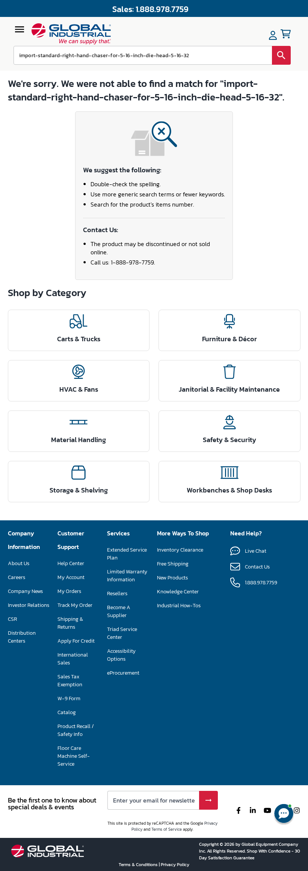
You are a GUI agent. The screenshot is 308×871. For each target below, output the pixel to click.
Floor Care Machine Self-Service (73, 756)
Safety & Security (229, 440)
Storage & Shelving (79, 490)
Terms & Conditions (139, 864)
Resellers (117, 593)
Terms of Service (166, 829)
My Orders (69, 591)
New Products (172, 578)
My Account (71, 577)
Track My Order (74, 605)
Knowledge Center (178, 592)
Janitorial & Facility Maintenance (229, 389)
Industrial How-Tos (179, 606)
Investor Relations (28, 605)
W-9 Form (68, 698)
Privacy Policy (175, 864)
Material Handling (78, 440)
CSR (12, 619)
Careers (16, 577)
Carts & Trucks (78, 339)
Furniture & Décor (229, 339)
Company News (25, 591)
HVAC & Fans (78, 389)
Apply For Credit (76, 641)
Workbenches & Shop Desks (229, 490)
